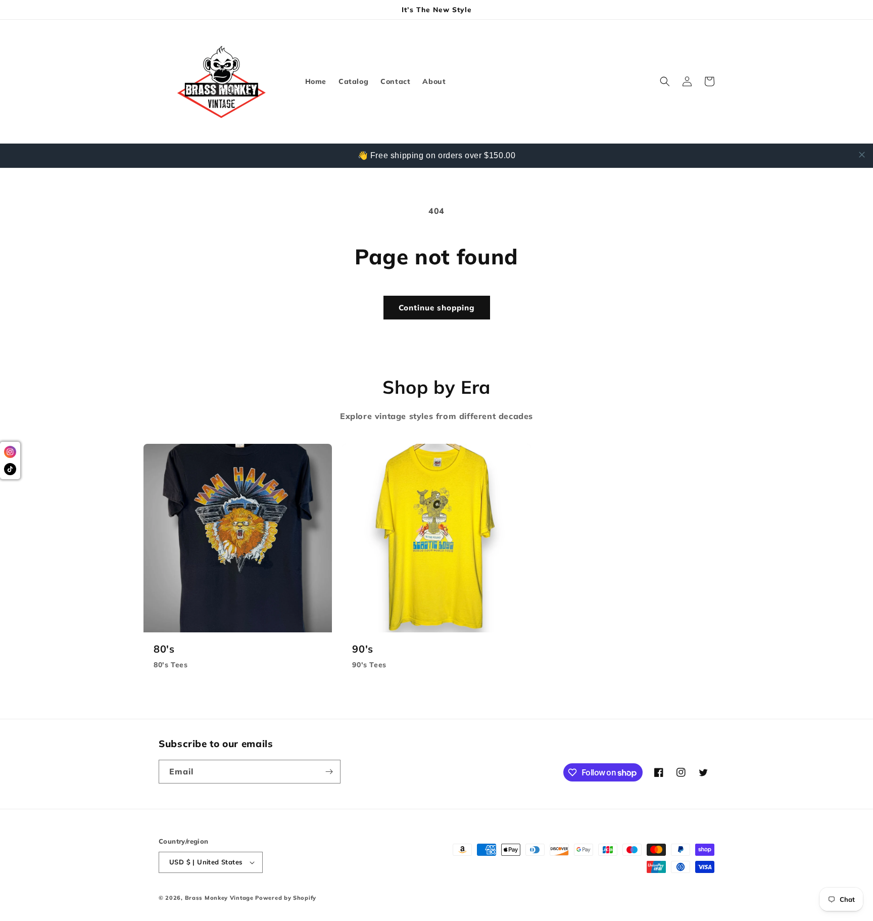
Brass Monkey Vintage (219, 897)
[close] (862, 155)
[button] (665, 81)
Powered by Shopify (285, 897)
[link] (237, 562)
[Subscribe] (329, 772)
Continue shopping (437, 307)
